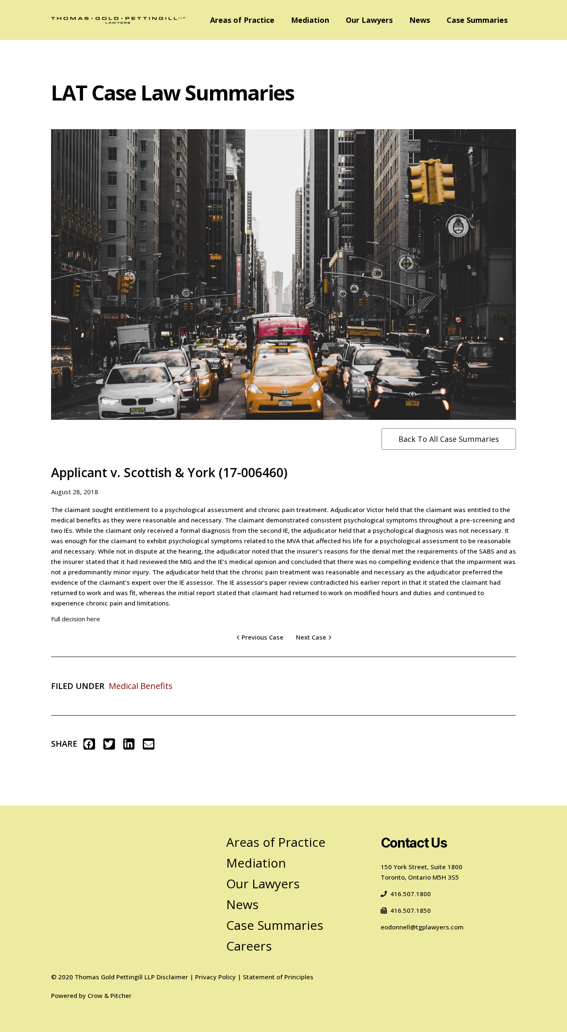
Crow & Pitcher (110, 995)
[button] (89, 744)
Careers (249, 945)
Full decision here (75, 619)
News (419, 20)
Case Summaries (477, 20)
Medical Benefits (141, 685)
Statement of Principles (278, 977)
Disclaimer (172, 977)
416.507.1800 (410, 894)
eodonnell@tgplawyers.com (422, 927)
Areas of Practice (242, 20)
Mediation (310, 20)
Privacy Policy (215, 977)
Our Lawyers (369, 20)
